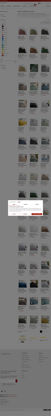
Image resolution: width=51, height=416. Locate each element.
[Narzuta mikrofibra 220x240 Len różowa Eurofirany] (34, 246)
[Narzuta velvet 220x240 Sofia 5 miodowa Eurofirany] (45, 318)
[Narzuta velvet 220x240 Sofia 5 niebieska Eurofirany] (34, 300)
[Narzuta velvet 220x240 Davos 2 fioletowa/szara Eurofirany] (23, 264)
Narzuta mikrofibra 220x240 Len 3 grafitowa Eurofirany (22, 200)
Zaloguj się (41, 361)
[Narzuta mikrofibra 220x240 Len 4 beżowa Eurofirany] (45, 175)
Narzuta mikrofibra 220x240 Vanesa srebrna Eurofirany (45, 110)
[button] (30, 353)
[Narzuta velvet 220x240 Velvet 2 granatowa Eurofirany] (23, 283)
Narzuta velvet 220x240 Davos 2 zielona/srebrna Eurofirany (32, 272)
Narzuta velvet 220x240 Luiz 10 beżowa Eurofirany (22, 92)
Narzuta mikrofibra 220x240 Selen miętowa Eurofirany (33, 164)
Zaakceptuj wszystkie (37, 214)
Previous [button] (28, 338)
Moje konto (41, 355)
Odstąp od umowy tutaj (26, 367)
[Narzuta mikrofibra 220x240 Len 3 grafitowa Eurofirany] (23, 193)
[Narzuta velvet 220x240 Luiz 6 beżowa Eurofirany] (23, 67)
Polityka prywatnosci (26, 357)
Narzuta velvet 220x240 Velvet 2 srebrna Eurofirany (44, 271)
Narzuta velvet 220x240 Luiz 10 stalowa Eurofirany (44, 74)
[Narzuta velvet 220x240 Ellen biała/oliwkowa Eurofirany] (45, 246)
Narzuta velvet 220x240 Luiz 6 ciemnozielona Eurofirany (44, 56)
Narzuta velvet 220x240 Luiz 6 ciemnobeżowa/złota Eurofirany (45, 235)
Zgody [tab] (14, 204)
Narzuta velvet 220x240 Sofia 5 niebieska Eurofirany (33, 307)
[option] (34, 339)
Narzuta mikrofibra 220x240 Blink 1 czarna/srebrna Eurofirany (33, 110)
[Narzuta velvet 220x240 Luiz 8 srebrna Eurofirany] (23, 227)
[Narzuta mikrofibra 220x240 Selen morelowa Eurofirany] (23, 157)
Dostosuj (25, 214)
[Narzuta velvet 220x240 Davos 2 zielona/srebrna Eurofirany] (34, 264)
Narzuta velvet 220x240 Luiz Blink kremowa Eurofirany (33, 217)
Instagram (5, 391)
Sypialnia (7, 8)
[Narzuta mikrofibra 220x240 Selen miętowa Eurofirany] (34, 157)
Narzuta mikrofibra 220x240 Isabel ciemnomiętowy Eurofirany (33, 75)
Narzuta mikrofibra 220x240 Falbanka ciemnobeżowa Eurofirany (22, 110)
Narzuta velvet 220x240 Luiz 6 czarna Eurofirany (22, 55)
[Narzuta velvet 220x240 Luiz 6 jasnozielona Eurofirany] (34, 30)
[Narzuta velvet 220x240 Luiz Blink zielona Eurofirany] (34, 193)
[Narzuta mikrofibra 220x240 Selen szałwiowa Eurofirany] (45, 140)
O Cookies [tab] (37, 204)
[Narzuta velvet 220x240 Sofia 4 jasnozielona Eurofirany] (45, 121)
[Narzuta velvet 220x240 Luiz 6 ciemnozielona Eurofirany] (45, 48)
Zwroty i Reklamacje (26, 359)
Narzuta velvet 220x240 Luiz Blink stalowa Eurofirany (44, 200)
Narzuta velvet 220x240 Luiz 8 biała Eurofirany (33, 234)
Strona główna (3, 8)
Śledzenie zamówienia (43, 357)
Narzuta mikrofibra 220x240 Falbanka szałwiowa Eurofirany (33, 92)
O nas (23, 373)
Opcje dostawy (25, 361)
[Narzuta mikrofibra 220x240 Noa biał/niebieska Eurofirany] (45, 157)
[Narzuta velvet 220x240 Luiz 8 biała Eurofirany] (34, 227)
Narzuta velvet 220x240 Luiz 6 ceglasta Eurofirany (33, 55)
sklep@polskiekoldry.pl (12, 396)
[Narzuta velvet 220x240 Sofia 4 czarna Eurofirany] (34, 140)
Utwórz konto (41, 359)
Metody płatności (25, 355)
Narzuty (17, 8)
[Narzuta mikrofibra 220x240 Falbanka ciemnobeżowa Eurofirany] (23, 103)
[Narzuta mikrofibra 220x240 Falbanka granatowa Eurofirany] (45, 85)
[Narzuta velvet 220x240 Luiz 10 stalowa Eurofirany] (45, 67)
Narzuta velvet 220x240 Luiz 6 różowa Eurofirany (22, 37)
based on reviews (22, 339)
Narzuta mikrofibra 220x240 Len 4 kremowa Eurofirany (33, 182)
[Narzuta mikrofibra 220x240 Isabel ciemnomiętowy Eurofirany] (34, 67)
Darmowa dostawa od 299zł (46, 0)
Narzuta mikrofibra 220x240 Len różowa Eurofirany (33, 253)
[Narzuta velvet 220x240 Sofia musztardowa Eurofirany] (23, 121)
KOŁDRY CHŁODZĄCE (4, 0)
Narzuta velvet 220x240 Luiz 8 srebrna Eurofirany (22, 234)
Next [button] (49, 338)
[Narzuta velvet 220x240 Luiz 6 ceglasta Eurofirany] (34, 48)
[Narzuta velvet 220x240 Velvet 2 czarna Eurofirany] (34, 283)
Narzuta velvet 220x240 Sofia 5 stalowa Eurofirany (22, 325)
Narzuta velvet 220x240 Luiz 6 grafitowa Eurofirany (45, 37)
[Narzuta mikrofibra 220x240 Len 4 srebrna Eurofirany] (23, 175)
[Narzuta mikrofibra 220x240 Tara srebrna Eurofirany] (45, 283)
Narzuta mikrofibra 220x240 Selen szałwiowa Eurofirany (45, 146)
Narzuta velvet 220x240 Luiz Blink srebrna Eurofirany (22, 217)
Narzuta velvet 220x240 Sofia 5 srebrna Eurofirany (33, 325)
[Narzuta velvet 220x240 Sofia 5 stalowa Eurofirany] (23, 318)
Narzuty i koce (12, 8)
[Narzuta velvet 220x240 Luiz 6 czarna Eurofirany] (23, 48)
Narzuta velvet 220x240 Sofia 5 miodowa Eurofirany (45, 325)
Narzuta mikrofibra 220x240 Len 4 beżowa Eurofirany (45, 182)
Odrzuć (14, 214)
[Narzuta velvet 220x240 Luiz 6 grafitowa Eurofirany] (45, 30)
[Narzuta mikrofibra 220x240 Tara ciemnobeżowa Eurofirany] (23, 300)
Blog (23, 375)
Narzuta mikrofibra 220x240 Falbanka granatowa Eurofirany (45, 92)
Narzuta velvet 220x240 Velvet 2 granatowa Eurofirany (22, 290)
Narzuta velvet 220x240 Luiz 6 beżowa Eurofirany (22, 74)
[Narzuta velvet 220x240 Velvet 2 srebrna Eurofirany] (45, 264)
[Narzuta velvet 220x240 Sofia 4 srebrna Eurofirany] (34, 121)
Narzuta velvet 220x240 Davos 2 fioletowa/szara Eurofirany (21, 272)
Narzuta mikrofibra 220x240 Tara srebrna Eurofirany (45, 290)
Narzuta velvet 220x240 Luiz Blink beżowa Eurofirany (44, 217)
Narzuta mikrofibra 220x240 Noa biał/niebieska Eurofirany (45, 165)
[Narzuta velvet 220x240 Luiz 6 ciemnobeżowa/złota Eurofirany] (45, 227)
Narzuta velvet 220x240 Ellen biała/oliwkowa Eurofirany (44, 254)
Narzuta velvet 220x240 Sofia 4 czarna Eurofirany (33, 146)
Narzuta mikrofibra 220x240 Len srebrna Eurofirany (22, 253)
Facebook (2, 391)
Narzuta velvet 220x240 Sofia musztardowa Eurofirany (21, 129)
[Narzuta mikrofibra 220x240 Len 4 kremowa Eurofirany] (34, 175)
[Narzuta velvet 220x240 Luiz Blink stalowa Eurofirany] (45, 193)
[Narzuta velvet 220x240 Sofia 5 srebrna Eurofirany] (34, 318)
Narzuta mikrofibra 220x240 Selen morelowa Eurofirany (22, 164)
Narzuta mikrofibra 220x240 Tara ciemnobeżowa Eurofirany (22, 308)
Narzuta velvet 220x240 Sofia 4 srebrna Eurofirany (33, 128)
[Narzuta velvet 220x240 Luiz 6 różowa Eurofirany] (23, 30)
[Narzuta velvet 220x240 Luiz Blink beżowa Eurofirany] (45, 210)
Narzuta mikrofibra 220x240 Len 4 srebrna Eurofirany (22, 182)
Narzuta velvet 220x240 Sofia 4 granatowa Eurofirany (22, 146)
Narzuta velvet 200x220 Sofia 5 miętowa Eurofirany (45, 307)
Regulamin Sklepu (25, 365)
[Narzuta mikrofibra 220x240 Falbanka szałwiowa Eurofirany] (34, 85)
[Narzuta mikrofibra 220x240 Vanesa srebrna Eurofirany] (45, 103)
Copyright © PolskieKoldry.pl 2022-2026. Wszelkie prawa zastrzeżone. (13, 409)
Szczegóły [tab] (25, 204)
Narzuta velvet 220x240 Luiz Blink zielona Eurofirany (33, 200)
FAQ (22, 363)
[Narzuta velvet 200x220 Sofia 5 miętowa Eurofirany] (45, 300)
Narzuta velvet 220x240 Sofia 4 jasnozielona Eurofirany (44, 129)
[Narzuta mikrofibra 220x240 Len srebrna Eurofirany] (23, 246)
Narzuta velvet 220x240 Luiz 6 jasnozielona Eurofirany (32, 38)
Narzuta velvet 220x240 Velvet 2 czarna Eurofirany (33, 290)
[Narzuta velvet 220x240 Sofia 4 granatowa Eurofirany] (23, 140)
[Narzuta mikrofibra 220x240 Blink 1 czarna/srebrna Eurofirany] (34, 103)
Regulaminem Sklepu (6, 384)
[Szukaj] (34, 4)
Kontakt (23, 377)
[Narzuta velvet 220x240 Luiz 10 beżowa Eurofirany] (23, 85)
